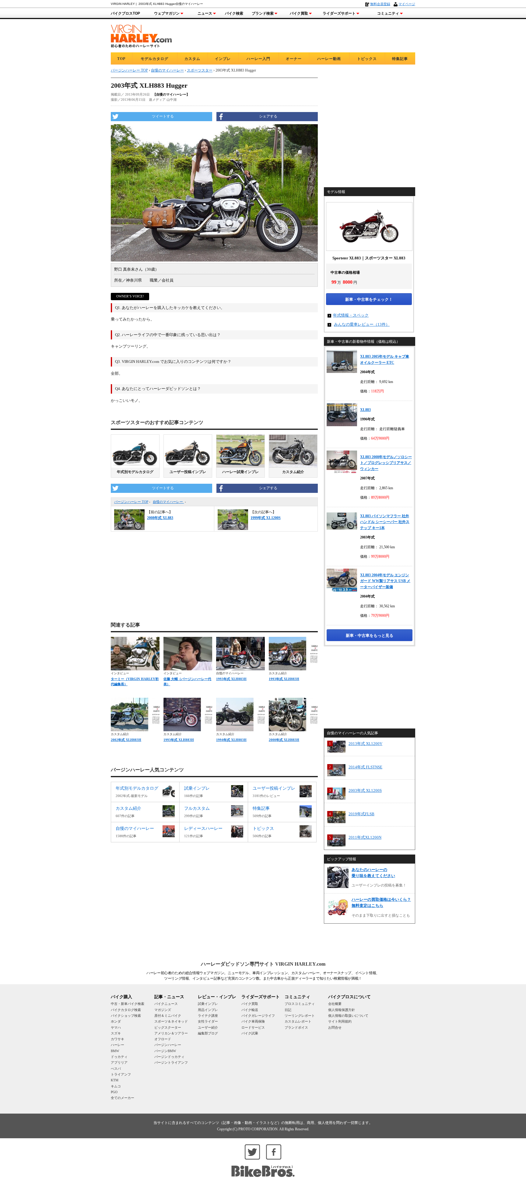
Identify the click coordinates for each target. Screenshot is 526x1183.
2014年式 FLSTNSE (365, 767)
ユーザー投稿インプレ (188, 472)
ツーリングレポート (300, 1015)
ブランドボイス (296, 1027)
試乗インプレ (208, 1004)
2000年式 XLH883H (284, 740)
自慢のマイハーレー (168, 502)
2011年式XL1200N (365, 837)
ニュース (205, 13)
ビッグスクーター (167, 1027)
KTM (114, 1080)
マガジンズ (162, 1010)
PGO (114, 1092)
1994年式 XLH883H (231, 740)
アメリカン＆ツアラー (171, 1033)
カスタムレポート (298, 1021)
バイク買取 (299, 13)
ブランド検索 (263, 13)
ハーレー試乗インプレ (240, 472)
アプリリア (119, 1062)
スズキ (116, 1033)
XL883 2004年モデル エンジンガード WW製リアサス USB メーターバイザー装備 (385, 581)
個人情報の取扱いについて (348, 1015)
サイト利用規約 (340, 1021)
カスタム (192, 59)
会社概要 (335, 1004)
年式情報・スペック (351, 315)
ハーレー (117, 1045)
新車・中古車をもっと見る (369, 635)
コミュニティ (388, 13)
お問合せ (335, 1027)
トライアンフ (121, 1074)
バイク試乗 (249, 1033)
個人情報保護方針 (341, 1010)
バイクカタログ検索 (126, 1010)
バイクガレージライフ (258, 1015)
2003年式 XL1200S (365, 790)
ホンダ (116, 1021)
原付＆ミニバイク (167, 1015)
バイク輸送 (249, 1010)
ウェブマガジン (167, 13)
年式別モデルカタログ (135, 472)
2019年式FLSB (361, 814)
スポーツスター (199, 70)
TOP (121, 59)
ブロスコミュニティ (300, 1004)
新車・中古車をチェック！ (369, 299)
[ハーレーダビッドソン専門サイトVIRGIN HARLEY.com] (141, 35)
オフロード (162, 1039)
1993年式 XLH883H (231, 679)
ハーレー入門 (258, 59)
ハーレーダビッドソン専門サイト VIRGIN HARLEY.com (263, 964)
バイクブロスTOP (125, 13)
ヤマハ (116, 1027)
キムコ (116, 1086)
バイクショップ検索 (126, 1015)
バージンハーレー (167, 1045)
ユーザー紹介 (208, 1027)
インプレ (223, 59)
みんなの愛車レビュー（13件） (362, 324)
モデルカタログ (154, 59)
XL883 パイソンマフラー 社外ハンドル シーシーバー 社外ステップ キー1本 (384, 522)
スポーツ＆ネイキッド (171, 1021)
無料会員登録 (380, 4)
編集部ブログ (208, 1033)
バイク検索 (234, 13)
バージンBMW (165, 1051)
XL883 (365, 410)
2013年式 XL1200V (365, 743)
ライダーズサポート (339, 13)
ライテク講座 (208, 1015)
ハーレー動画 (329, 59)
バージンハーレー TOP (131, 502)
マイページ (406, 4)
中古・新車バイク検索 (127, 1004)
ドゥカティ (119, 1056)
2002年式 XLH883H (126, 740)
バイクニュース (166, 1004)
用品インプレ (208, 1010)
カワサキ (117, 1039)
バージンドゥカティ (169, 1056)
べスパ (116, 1068)
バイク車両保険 (253, 1021)
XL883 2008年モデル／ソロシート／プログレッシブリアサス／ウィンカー (386, 463)
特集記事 (400, 59)
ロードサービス (253, 1027)
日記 (288, 1010)
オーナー (294, 59)
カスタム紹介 (293, 472)
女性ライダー (208, 1021)
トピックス (367, 59)
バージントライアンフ (171, 1062)
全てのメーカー (122, 1098)
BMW (115, 1051)
